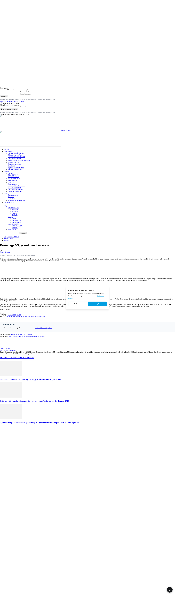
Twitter (14, 213)
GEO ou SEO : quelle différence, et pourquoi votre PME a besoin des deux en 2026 (34, 401)
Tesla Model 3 (12, 229)
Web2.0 (6, 240)
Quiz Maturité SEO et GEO (17, 189)
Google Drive (16, 220)
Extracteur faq (12, 180)
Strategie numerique (14, 164)
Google (10, 217)
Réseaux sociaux (13, 208)
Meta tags (11, 182)
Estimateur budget (14, 178)
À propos (11, 197)
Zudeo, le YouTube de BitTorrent (21, 334)
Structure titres (12, 184)
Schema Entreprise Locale (16, 186)
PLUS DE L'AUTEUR (26, 358)
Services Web (8, 238)
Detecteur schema (13, 177)
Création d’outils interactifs (16, 157)
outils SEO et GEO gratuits (43, 328)
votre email (22, 107)
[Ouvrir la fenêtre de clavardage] (170, 590)
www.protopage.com (14, 315)
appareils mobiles (13, 224)
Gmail (14, 218)
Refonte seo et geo (14, 162)
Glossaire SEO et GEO (15, 191)
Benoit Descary (5, 252)
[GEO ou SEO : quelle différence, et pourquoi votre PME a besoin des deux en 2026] (11, 397)
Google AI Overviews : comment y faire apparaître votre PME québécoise (30, 379)
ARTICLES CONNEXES (9, 358)
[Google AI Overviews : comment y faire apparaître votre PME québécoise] (11, 375)
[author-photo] (5, 346)
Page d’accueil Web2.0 (11, 237)
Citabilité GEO (13, 175)
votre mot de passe (25, 94)
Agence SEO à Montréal (16, 169)
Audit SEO (11, 166)
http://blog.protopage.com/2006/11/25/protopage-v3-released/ (25, 316)
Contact (6, 193)
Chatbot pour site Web (15, 155)
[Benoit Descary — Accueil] (30, 146)
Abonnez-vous (8, 202)
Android (15, 228)
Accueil (6, 149)
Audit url (11, 173)
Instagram (15, 211)
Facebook (15, 209)
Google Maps (16, 222)
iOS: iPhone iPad (17, 226)
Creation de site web (14, 158)
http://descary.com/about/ (8, 350)
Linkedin (15, 215)
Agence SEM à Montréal (16, 168)
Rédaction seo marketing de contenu (19, 160)
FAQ (13, 198)
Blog (5, 206)
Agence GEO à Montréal (16, 153)
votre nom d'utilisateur (26, 92)
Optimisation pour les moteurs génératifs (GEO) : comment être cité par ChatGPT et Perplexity (39, 422)
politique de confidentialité (47, 99)
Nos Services (8, 151)
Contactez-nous (13, 195)
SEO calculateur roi (14, 188)
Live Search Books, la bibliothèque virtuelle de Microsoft (27, 336)
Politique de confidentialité (16, 200)
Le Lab (6, 171)
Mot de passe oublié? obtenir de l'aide (12, 101)
